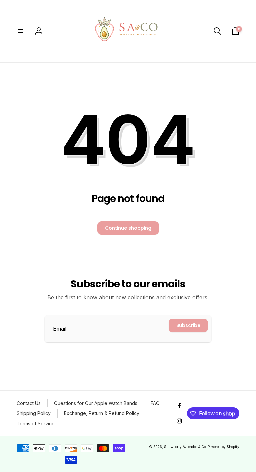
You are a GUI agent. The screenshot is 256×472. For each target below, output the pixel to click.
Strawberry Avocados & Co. (185, 447)
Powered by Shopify (223, 447)
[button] (20, 31)
